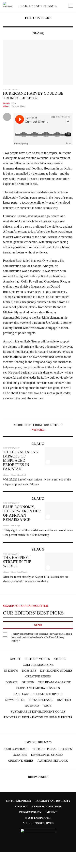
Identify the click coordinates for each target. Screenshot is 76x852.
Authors (32, 705)
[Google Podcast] (65, 727)
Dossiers (29, 670)
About (15, 658)
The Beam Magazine (54, 682)
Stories (60, 658)
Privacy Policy (30, 812)
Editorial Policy (18, 801)
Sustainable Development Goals (38, 711)
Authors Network (52, 760)
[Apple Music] (57, 727)
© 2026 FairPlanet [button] (38, 817)
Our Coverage (16, 748)
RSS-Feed (64, 699)
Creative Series (38, 676)
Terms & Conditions (46, 806)
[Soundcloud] (42, 727)
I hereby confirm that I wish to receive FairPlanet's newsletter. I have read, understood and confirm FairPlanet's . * (42, 637)
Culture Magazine (38, 664)
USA (14, 103)
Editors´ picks (44, 748)
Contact (21, 806)
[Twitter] (26, 727)
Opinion (28, 682)
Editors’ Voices (37, 658)
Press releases (41, 699)
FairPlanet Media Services (38, 688)
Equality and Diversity (52, 801)
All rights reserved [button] (38, 823)
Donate (11, 682)
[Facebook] (10, 727)
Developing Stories (56, 670)
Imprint (51, 812)
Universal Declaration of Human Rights (38, 717)
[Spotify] (49, 727)
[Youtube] (34, 727)
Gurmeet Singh (18, 106)
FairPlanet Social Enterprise (38, 694)
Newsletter (15, 699)
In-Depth (11, 670)
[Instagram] (18, 727)
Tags (47, 705)
